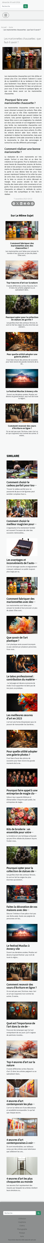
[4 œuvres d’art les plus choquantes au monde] (22, 1166)
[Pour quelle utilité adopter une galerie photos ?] (22, 341)
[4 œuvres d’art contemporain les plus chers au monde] (22, 1088)
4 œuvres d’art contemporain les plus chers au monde (19, 1104)
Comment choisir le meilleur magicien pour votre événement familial (21, 524)
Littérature (22, 1218)
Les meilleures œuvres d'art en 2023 (20, 716)
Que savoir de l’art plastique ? (17, 639)
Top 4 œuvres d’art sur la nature (22, 282)
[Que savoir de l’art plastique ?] (22, 625)
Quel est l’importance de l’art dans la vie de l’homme (21, 1026)
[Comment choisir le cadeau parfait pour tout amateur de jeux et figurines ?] (22, 469)
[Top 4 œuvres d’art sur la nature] (22, 269)
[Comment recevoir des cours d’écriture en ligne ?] (22, 413)
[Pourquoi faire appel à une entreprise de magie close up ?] (22, 777)
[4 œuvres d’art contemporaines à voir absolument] (22, 1127)
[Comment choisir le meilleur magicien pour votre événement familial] (22, 508)
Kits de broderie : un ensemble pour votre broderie (19, 832)
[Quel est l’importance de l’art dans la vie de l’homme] (22, 1010)
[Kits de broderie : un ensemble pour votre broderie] (22, 816)
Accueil (4, 27)
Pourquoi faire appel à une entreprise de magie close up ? (22, 793)
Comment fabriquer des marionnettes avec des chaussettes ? (22, 245)
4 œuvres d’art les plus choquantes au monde (20, 1180)
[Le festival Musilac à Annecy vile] (22, 378)
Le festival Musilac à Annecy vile (22, 391)
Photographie (22, 1229)
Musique (22, 1232)
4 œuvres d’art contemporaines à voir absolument (20, 1143)
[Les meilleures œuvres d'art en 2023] (22, 702)
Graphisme (22, 1222)
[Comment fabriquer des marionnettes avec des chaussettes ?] (22, 230)
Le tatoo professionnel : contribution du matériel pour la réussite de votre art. (21, 681)
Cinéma (22, 1225)
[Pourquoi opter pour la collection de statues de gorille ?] (22, 304)
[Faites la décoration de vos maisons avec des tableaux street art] (22, 894)
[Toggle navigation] (5, 15)
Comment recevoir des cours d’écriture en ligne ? (22, 427)
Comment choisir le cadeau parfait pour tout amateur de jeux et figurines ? (21, 486)
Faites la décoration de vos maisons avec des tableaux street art (22, 910)
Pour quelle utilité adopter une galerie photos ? (22, 355)
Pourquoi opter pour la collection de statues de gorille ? (22, 318)
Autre (11, 27)
